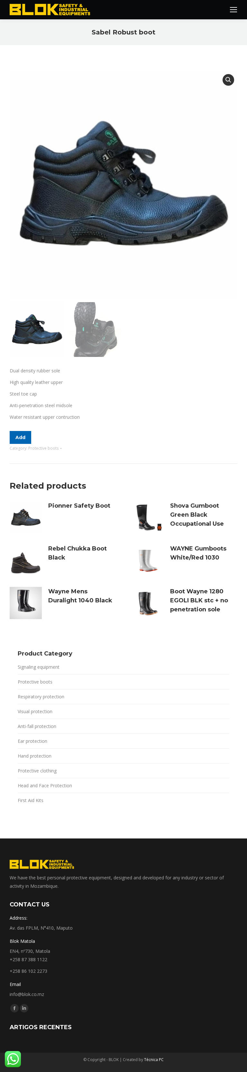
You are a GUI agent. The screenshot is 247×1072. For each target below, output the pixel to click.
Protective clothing (37, 771)
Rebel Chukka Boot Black (77, 553)
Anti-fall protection (37, 726)
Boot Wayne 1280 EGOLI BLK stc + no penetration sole (199, 600)
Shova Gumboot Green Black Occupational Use (197, 514)
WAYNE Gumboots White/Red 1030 (198, 553)
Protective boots (43, 448)
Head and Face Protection (45, 785)
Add (20, 437)
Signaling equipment (38, 667)
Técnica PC (154, 1059)
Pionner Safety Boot (79, 505)
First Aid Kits (30, 800)
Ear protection (32, 741)
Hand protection (34, 756)
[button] (228, 80)
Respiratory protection (41, 697)
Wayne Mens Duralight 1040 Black (80, 596)
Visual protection (35, 711)
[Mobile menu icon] (233, 10)
